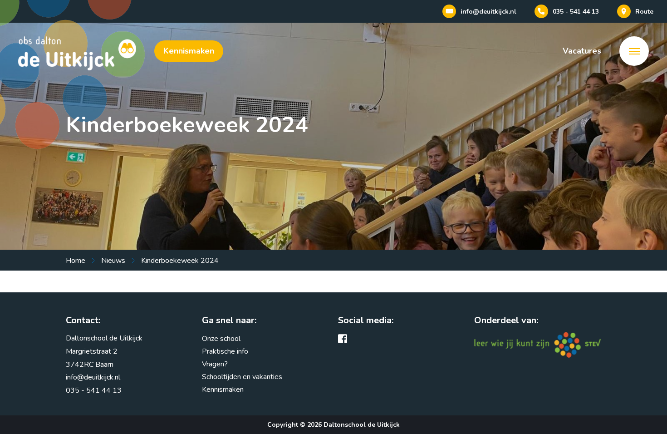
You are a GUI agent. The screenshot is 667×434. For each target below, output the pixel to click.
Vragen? (83, 275)
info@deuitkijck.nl (93, 377)
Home (75, 261)
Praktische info (225, 351)
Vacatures (582, 50)
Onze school (221, 339)
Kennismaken (188, 50)
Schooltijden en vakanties (242, 377)
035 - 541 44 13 (94, 390)
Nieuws (113, 261)
